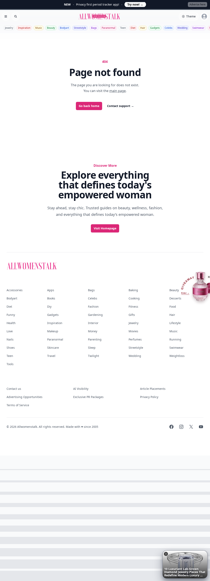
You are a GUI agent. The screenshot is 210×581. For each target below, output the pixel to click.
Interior (93, 323)
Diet (133, 28)
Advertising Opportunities (24, 397)
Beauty (51, 28)
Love (10, 331)
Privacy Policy (149, 397)
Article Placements (152, 389)
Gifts (132, 315)
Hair (142, 28)
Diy (49, 306)
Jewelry (9, 28)
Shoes (11, 348)
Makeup (52, 331)
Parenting (95, 339)
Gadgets (155, 28)
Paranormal (108, 28)
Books (51, 298)
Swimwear (198, 28)
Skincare (53, 348)
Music (38, 28)
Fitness (133, 306)
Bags (94, 28)
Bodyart (64, 28)
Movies (133, 331)
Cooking (134, 298)
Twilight (93, 356)
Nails (10, 339)
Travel (51, 356)
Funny (11, 315)
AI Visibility (80, 389)
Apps (50, 290)
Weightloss (177, 356)
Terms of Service (18, 405)
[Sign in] (204, 16)
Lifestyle (175, 323)
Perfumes (135, 339)
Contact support (120, 106)
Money (92, 331)
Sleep (92, 348)
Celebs (168, 28)
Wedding (182, 28)
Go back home (89, 106)
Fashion (93, 306)
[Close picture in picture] (166, 554)
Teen (123, 28)
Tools (10, 364)
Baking (133, 290)
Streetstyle (80, 28)
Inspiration (24, 28)
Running (175, 339)
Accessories (15, 290)
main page (117, 91)
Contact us (14, 389)
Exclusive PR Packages (88, 397)
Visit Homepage (105, 228)
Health (11, 323)
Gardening (95, 315)
